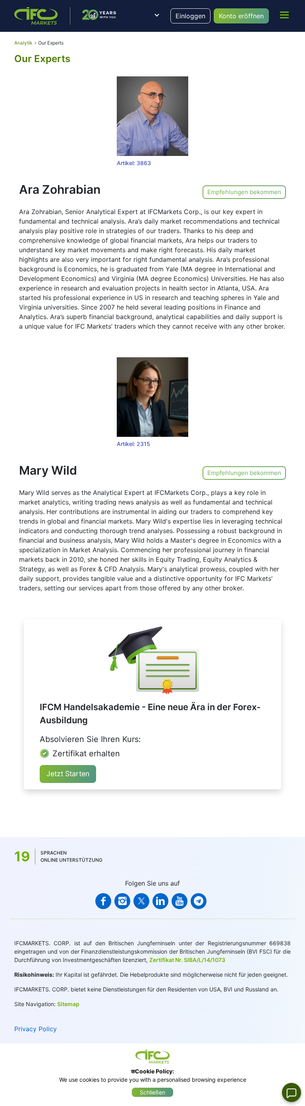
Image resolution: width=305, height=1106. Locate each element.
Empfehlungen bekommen (244, 192)
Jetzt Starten (67, 773)
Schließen (152, 1092)
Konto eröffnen (241, 16)
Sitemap (68, 1004)
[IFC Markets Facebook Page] (103, 901)
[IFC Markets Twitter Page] (141, 901)
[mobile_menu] (284, 14)
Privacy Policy (35, 1029)
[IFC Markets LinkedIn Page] (160, 901)
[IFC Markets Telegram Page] (199, 901)
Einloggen (190, 16)
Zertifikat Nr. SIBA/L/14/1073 (187, 959)
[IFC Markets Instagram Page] (122, 901)
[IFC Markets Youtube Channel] (179, 901)
